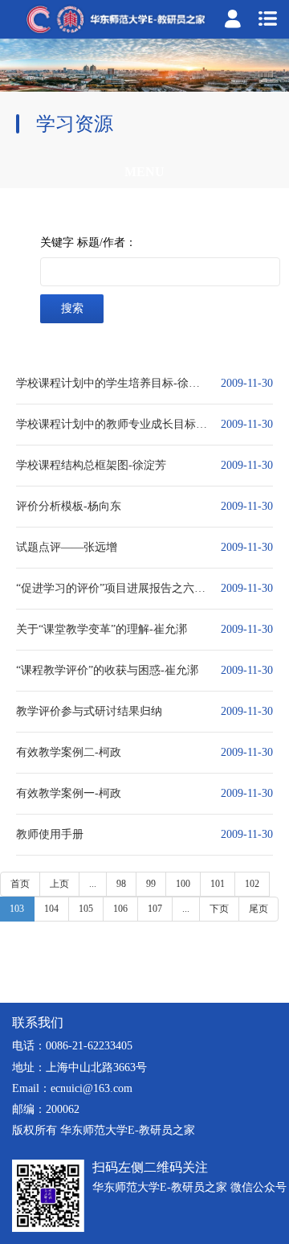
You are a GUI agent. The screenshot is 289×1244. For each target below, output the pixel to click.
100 (183, 883)
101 (217, 883)
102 (252, 883)
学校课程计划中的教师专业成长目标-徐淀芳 (112, 424)
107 (155, 908)
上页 (59, 883)
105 (86, 908)
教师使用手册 (49, 834)
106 (120, 908)
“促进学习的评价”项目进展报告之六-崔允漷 (112, 588)
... (92, 883)
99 (151, 883)
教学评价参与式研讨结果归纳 (89, 711)
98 (121, 883)
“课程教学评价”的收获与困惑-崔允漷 (107, 670)
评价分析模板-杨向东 (68, 506)
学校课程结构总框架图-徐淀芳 (91, 465)
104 (51, 908)
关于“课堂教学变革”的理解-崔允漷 (101, 629)
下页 (219, 908)
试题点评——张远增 (66, 547)
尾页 (258, 908)
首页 (20, 883)
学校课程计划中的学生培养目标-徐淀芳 (112, 383)
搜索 (72, 308)
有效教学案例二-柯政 (68, 752)
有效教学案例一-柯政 (68, 793)
